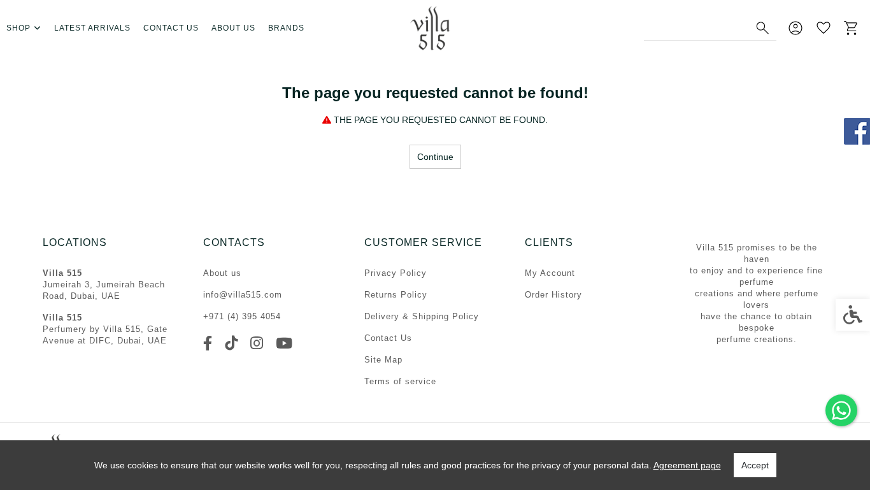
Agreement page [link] (687, 465)
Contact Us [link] (388, 338)
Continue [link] (435, 157)
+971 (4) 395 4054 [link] (242, 316)
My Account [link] (550, 273)
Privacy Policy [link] (395, 273)
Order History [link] (553, 294)
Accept (755, 465)
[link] (841, 410)
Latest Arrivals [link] (92, 28)
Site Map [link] (383, 359)
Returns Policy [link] (395, 294)
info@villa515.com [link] (242, 294)
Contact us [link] (171, 28)
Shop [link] (18, 28)
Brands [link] (286, 28)
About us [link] (233, 28)
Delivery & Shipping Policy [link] (421, 316)
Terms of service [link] (400, 381)
